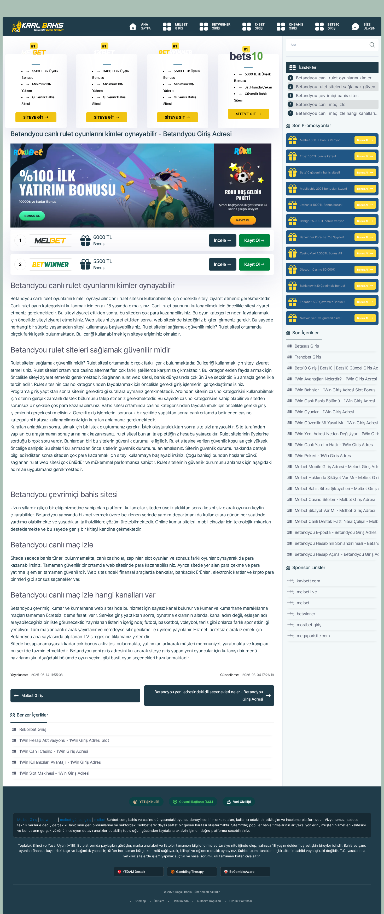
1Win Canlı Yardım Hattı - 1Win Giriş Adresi (334, 444)
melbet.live (307, 591)
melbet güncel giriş (75, 819)
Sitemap (140, 901)
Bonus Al (362, 140)
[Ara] (372, 45)
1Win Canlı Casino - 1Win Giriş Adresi (53, 751)
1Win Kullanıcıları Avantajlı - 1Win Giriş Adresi (60, 762)
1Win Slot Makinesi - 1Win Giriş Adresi (54, 773)
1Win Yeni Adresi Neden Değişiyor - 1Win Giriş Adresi (337, 433)
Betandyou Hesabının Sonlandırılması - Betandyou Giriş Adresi (337, 543)
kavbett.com (308, 580)
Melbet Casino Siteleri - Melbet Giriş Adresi (335, 499)
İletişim (159, 901)
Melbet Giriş (32, 695)
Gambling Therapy (190, 872)
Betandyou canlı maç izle (320, 104)
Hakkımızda (181, 901)
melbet (303, 602)
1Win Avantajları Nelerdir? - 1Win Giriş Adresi (336, 378)
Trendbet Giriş (308, 357)
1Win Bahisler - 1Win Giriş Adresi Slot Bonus (335, 389)
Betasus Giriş (307, 346)
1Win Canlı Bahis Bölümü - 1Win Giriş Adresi (335, 400)
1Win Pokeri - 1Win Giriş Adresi (323, 455)
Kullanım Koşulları (209, 901)
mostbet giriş (309, 624)
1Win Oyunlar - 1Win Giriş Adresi (324, 411)
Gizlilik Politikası (240, 901)
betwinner (306, 613)
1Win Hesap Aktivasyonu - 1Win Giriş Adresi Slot (64, 740)
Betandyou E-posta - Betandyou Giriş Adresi (336, 532)
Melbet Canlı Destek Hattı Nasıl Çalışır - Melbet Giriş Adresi (337, 521)
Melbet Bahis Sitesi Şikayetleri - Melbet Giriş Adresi (337, 488)
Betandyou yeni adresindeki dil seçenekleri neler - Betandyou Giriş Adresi (208, 695)
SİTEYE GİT (33, 117)
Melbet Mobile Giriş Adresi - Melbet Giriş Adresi (337, 466)
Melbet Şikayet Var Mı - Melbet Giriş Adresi (335, 510)
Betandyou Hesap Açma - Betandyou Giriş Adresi (337, 554)
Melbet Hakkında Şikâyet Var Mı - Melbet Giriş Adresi (337, 477)
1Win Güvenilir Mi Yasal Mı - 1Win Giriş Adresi (336, 422)
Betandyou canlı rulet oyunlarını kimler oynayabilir (337, 77)
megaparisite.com (313, 635)
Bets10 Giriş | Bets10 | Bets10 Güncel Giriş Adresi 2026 (337, 368)
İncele (220, 240)
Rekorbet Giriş (32, 729)
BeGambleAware (241, 872)
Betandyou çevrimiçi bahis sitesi (327, 95)
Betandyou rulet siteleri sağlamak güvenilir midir (337, 86)
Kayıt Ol (252, 240)
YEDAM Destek (134, 872)
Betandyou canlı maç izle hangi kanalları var (337, 113)
